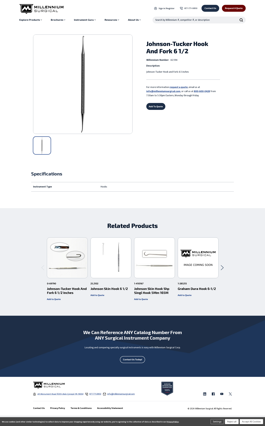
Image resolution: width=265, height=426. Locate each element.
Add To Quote (156, 106)
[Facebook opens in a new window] (213, 393)
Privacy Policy (173, 421)
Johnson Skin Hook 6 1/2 (109, 289)
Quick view (67, 258)
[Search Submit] (241, 20)
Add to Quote (54, 299)
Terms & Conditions (81, 408)
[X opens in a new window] (230, 393)
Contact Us (210, 8)
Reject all (231, 421)
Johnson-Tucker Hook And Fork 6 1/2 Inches (67, 291)
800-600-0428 (202, 91)
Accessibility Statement (110, 408)
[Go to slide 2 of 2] (43, 267)
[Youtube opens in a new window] (221, 393)
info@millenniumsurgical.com (163, 91)
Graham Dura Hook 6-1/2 (197, 289)
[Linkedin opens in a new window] (204, 393)
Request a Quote (234, 8)
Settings (217, 421)
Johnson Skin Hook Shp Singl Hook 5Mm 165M (151, 291)
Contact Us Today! (132, 359)
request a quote (179, 87)
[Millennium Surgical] (41, 9)
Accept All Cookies (251, 421)
